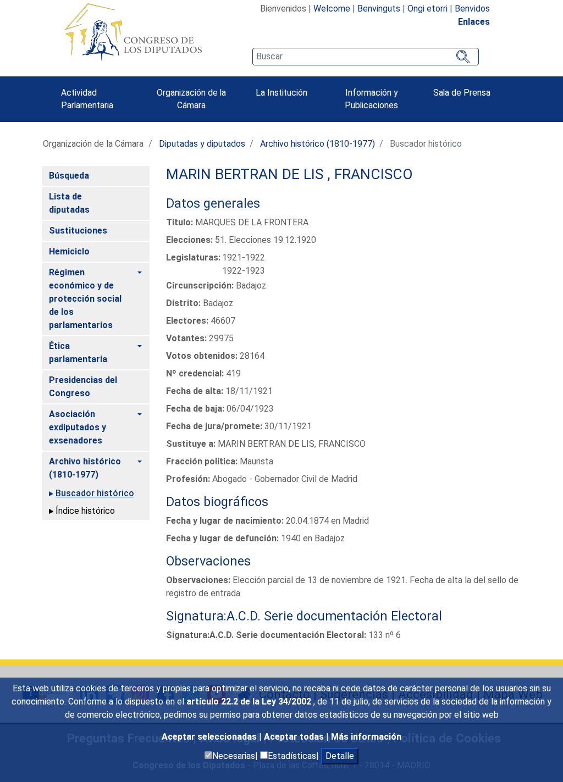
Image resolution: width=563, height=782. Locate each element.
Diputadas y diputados (202, 143)
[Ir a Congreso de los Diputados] (133, 31)
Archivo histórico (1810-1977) (317, 143)
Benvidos (472, 8)
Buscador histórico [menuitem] (95, 493)
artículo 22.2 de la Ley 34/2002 (249, 701)
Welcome (331, 8)
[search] (365, 56)
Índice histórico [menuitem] (85, 511)
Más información (366, 736)
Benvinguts (378, 8)
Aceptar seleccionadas (210, 736)
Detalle (339, 756)
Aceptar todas (295, 736)
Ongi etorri (427, 8)
